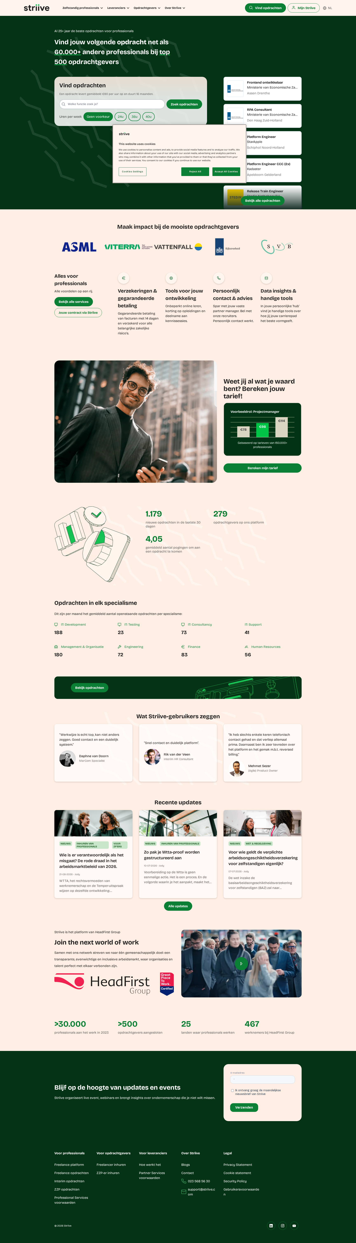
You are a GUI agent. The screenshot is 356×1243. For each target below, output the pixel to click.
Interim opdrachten (69, 1181)
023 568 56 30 (199, 1181)
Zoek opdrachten (184, 104)
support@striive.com (201, 1191)
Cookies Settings (132, 171)
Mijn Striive (306, 8)
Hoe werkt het (150, 1165)
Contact (187, 1173)
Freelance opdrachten (71, 1173)
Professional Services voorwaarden (71, 1200)
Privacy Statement (238, 1165)
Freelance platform (69, 1165)
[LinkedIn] (271, 1226)
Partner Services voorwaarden (152, 1175)
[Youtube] (294, 1226)
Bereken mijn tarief (263, 468)
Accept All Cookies (226, 171)
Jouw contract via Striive (78, 313)
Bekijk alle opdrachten (262, 201)
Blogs (185, 1165)
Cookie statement (238, 1173)
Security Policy (235, 1181)
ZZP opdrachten (67, 1189)
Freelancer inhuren (111, 1165)
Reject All (195, 171)
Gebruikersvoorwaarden (241, 1191)
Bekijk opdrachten (89, 688)
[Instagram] (283, 1226)
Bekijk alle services (74, 302)
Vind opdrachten (268, 8)
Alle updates (178, 906)
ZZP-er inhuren (108, 1173)
